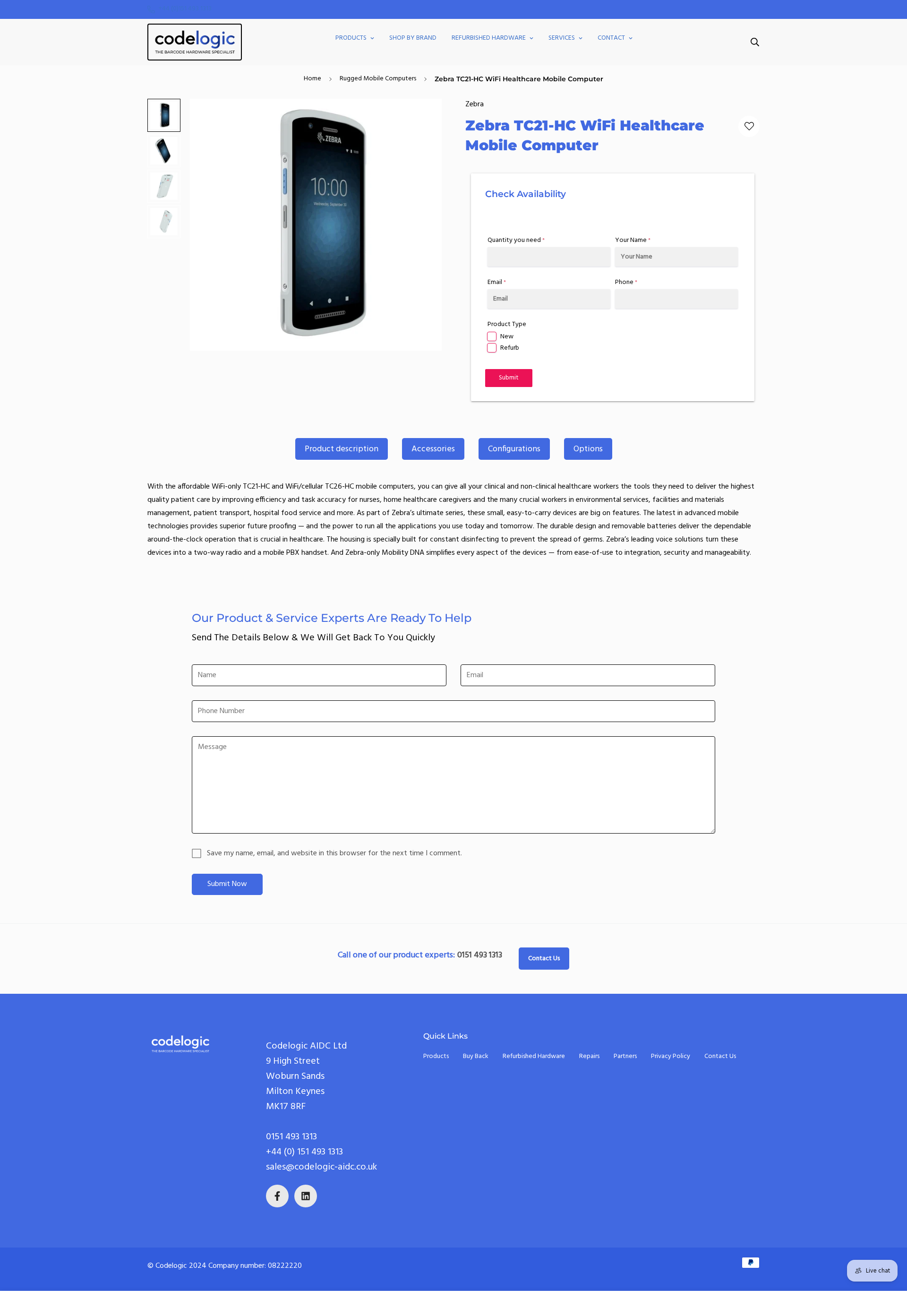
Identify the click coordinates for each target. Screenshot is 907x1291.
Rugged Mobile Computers (378, 78)
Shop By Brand (412, 38)
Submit (509, 377)
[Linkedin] (305, 1196)
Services (561, 38)
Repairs (589, 1056)
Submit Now (227, 884)
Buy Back (475, 1056)
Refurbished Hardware (489, 38)
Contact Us (544, 958)
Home (312, 78)
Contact (611, 38)
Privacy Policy (670, 1056)
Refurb (509, 348)
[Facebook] (277, 1196)
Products (351, 38)
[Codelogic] (194, 42)
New (506, 336)
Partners (625, 1056)
